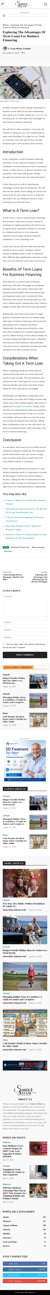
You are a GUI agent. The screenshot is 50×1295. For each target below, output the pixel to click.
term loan (40, 115)
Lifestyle (6, 675)
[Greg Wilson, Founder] (5, 49)
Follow (42, 1269)
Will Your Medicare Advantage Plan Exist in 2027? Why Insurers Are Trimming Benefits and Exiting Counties (14, 1193)
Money (6, 25)
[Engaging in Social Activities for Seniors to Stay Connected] (38, 1172)
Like (43, 1263)
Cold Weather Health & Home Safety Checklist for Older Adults (15, 719)
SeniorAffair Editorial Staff (14, 910)
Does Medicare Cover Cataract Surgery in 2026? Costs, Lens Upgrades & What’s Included (13, 1151)
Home (5, 713)
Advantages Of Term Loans (20, 547)
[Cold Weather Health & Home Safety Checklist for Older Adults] (38, 719)
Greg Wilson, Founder (21, 49)
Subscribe (41, 1281)
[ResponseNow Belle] (25, 1066)
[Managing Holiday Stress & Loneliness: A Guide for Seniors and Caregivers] (38, 700)
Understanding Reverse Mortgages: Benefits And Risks (13, 577)
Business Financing (38, 547)
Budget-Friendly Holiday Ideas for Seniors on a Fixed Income (14, 680)
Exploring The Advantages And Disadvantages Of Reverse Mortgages (39, 578)
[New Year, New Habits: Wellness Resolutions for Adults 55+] (25, 883)
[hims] (25, 760)
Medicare (7, 1142)
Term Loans (8, 551)
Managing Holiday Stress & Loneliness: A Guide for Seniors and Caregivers (14, 699)
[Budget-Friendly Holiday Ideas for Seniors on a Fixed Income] (38, 681)
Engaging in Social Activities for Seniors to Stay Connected (14, 1172)
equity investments (24, 406)
